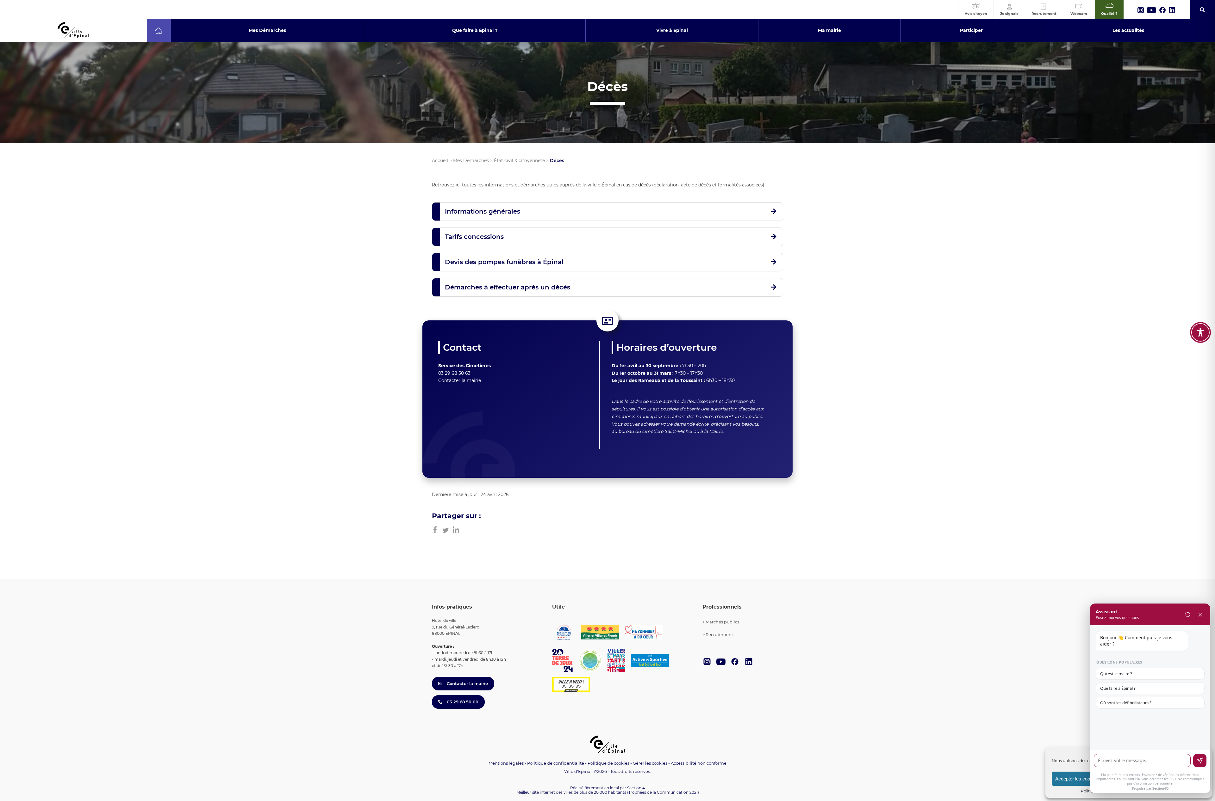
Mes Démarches (471, 160)
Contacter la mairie (459, 380)
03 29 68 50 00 (462, 701)
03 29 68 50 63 (454, 373)
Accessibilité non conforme (698, 763)
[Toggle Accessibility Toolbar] (1200, 332)
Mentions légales (506, 763)
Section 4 (636, 788)
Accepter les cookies (1077, 778)
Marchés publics (722, 621)
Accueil (440, 160)
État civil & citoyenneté (519, 160)
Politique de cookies (608, 763)
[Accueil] (159, 30)
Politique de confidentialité (555, 763)
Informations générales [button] (482, 211)
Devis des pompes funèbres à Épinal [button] (504, 262)
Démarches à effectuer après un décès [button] (507, 287)
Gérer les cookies (650, 763)
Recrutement (719, 634)
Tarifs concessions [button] (474, 236)
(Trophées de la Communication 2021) (663, 792)
